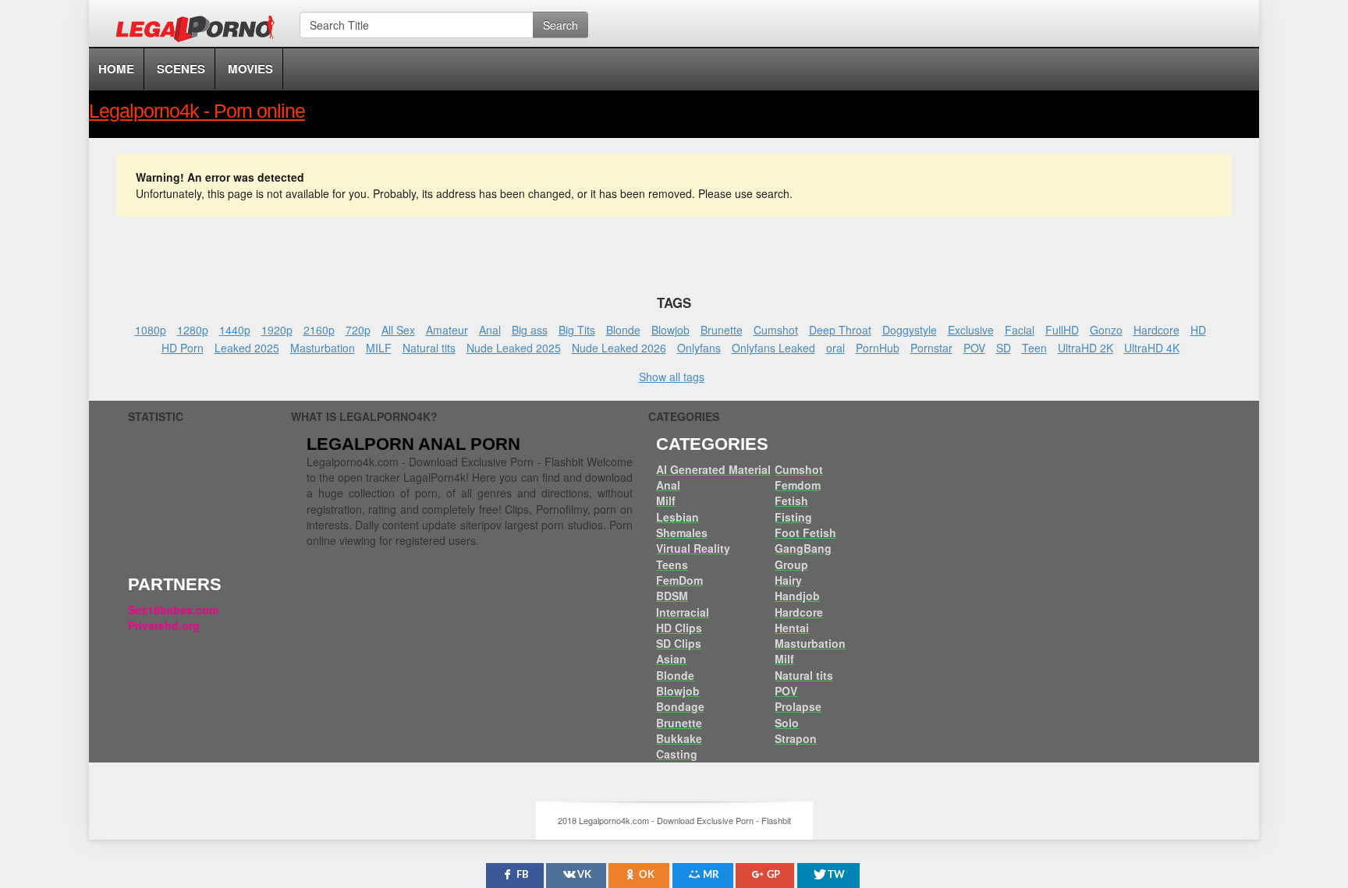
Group (791, 564)
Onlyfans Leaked (773, 348)
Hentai (792, 627)
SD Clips (678, 643)
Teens (672, 564)
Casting (676, 754)
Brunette (722, 330)
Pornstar (931, 348)
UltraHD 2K (1085, 348)
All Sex (398, 330)
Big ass (530, 330)
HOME (116, 68)
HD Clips (679, 627)
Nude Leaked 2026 (619, 348)
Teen (1034, 348)
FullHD (1062, 330)
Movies (250, 68)
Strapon (796, 738)
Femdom (798, 485)
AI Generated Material (713, 469)
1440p (234, 330)
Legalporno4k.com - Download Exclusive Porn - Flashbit (200, 31)
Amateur (447, 330)
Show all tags (671, 376)
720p (358, 330)
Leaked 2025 (247, 348)
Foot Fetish (805, 532)
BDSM (672, 595)
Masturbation (322, 348)
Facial (1019, 330)
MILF (379, 348)
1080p (150, 330)
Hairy (788, 580)
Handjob (797, 595)
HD (1198, 330)
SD (1003, 348)
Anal (490, 330)
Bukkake (679, 738)
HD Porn (182, 348)
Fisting (793, 517)
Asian (671, 659)
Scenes (181, 68)
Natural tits (429, 348)
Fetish (791, 500)
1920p (277, 330)
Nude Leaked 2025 (513, 348)
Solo (787, 723)
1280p (192, 330)
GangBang (803, 548)
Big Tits (577, 330)
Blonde (623, 330)
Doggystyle (909, 330)
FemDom (679, 580)
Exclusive (971, 330)
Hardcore (1156, 330)
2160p (319, 330)
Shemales (682, 532)
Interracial (682, 612)
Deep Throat (840, 330)
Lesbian (677, 517)
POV (974, 348)
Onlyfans (699, 348)
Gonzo (1106, 330)
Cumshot (776, 330)
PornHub (877, 348)
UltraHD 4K (1152, 348)
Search (560, 25)
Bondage (680, 706)
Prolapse (798, 706)
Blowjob (670, 330)
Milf (666, 500)
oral (835, 348)
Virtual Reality (693, 548)
